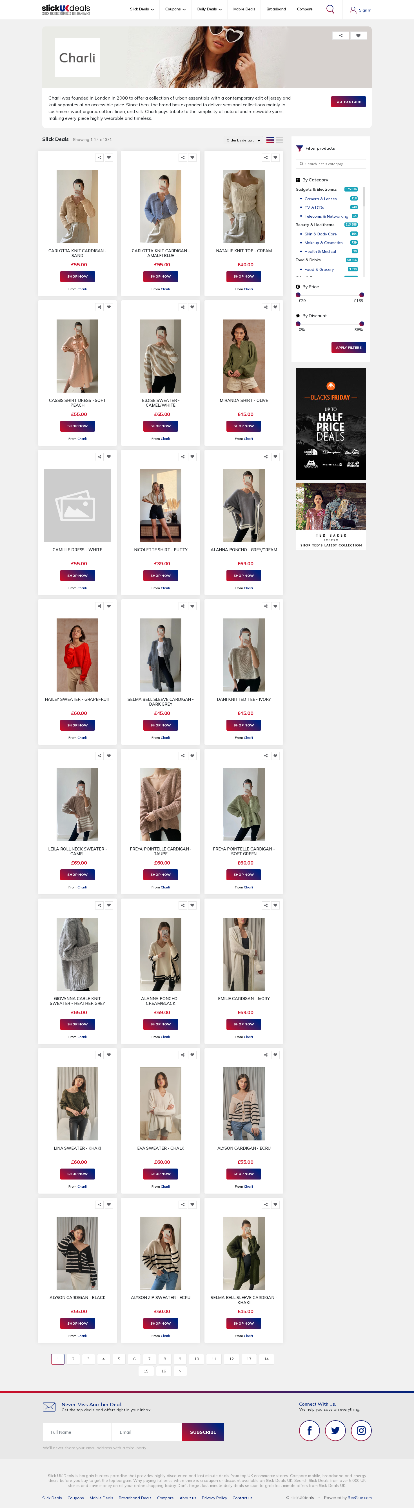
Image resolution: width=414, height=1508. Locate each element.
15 (146, 1371)
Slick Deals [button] (139, 9)
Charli (81, 289)
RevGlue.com (360, 1497)
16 (163, 1371)
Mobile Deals (244, 9)
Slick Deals (52, 1497)
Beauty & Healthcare (315, 224)
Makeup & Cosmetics (324, 242)
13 (249, 1358)
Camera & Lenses (321, 198)
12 (231, 1358)
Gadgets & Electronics (316, 189)
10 (196, 1358)
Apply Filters (349, 347)
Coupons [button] (173, 9)
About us (188, 1497)
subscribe (203, 1432)
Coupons (76, 1497)
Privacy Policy (214, 1497)
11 (214, 1358)
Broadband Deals (135, 1497)
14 (266, 1358)
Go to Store (349, 102)
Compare (305, 9)
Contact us (243, 1497)
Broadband (276, 9)
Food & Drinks (308, 259)
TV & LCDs (314, 207)
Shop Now (77, 276)
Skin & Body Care (321, 234)
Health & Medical (320, 251)
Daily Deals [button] (207, 9)
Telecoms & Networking (326, 216)
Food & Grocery (319, 269)
